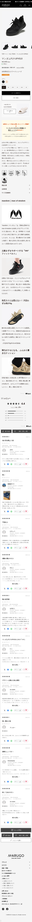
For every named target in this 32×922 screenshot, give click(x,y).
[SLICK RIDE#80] (23, 109)
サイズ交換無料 (6, 193)
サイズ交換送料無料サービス (9, 873)
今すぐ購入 (16, 98)
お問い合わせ (5, 891)
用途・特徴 (5, 868)
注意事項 (4, 189)
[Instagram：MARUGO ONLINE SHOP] (3, 909)
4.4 (23, 403)
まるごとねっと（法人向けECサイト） (11, 904)
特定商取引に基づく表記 (8, 893)
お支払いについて (8, 881)
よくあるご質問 (5, 876)
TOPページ (5, 54)
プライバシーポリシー (7, 896)
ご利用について (5, 878)
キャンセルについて (8, 887)
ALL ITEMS (12, 54)
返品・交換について (8, 885)
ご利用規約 (4, 898)
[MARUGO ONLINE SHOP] (6, 5)
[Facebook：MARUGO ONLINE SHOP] (7, 909)
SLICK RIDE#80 (8, 107)
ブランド (4, 862)
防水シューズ (12, 130)
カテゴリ (4, 865)
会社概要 (4, 901)
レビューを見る (20, 67)
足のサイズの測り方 (6, 870)
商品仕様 (4, 185)
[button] (20, 5)
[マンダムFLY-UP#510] (6, 47)
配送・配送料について (9, 883)
